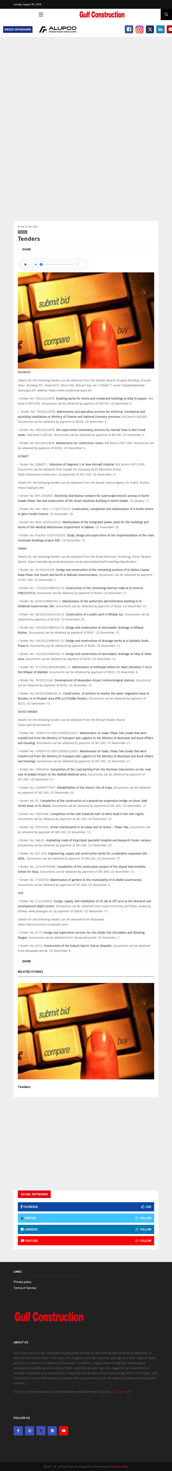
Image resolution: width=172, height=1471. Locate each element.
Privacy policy (22, 1282)
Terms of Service (25, 1288)
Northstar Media (119, 1466)
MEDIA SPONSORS (18, 29)
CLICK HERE (124, 1391)
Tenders (22, 232)
